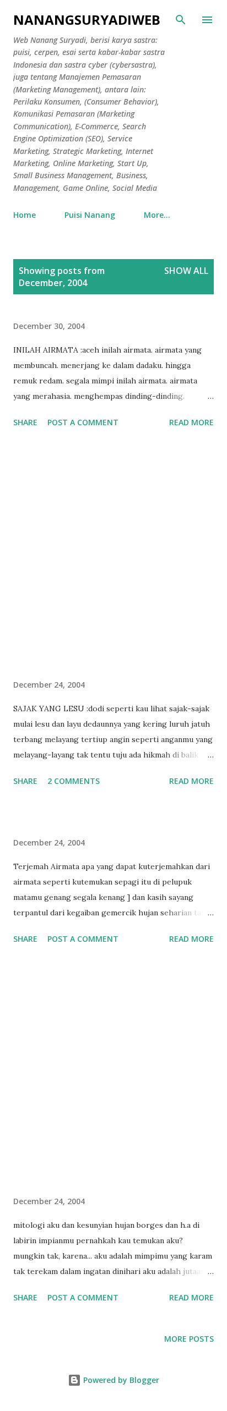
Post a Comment (82, 422)
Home (24, 215)
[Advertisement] (113, 556)
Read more (191, 422)
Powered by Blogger (120, 1380)
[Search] (180, 19)
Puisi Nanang (89, 215)
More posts (189, 1338)
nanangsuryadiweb (86, 19)
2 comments (73, 781)
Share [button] (25, 422)
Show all (186, 271)
